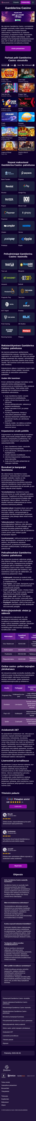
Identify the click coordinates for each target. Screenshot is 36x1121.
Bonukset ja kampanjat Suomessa (13, 1017)
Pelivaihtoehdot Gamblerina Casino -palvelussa (17, 1020)
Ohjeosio (5, 1043)
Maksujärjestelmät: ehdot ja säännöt (14, 1024)
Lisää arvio (18, 806)
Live (12, 65)
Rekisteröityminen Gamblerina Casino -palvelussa (15, 1012)
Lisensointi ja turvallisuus (10, 1036)
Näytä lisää (18, 866)
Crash (19, 65)
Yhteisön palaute (8, 1039)
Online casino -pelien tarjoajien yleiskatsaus (16, 1028)
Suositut (4, 65)
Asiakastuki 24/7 (8, 1032)
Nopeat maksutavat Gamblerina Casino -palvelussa (15, 1002)
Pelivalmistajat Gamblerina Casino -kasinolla (17, 1007)
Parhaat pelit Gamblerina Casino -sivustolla (16, 998)
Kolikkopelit (28, 65)
